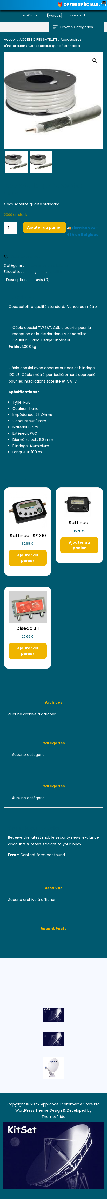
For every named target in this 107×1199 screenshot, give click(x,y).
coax (41, 271)
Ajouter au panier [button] (27, 557)
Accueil (10, 39)
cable (30, 271)
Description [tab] (16, 279)
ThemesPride (53, 1116)
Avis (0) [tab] (43, 279)
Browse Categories (76, 27)
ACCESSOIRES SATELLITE (38, 39)
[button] (94, 60)
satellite (55, 271)
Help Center (29, 15)
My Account (77, 15)
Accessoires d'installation (47, 265)
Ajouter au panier (44, 227)
